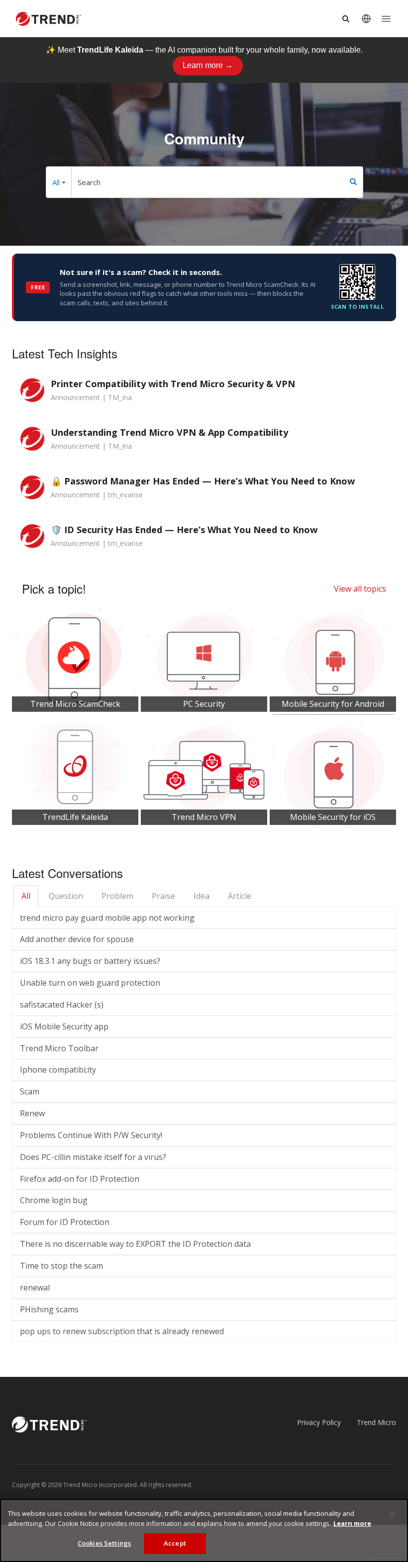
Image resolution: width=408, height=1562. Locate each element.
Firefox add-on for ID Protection (79, 1178)
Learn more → (208, 65)
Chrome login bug (54, 1200)
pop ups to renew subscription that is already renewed (122, 1331)
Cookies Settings (104, 1543)
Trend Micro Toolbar (59, 1048)
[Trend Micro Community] (48, 19)
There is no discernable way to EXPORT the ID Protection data (135, 1243)
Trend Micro (376, 1422)
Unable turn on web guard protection (90, 982)
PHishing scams (49, 1309)
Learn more (352, 1523)
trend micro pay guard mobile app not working (107, 917)
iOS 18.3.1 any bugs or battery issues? (90, 960)
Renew (32, 1113)
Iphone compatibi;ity (58, 1069)
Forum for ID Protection (64, 1222)
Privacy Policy (319, 1422)
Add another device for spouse (77, 939)
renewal (35, 1287)
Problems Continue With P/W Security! (91, 1135)
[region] (204, 1530)
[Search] (353, 182)
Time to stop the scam (61, 1265)
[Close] (392, 1515)
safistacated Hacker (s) (61, 1004)
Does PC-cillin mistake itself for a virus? (93, 1157)
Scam (29, 1091)
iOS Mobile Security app (64, 1026)
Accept (175, 1543)
